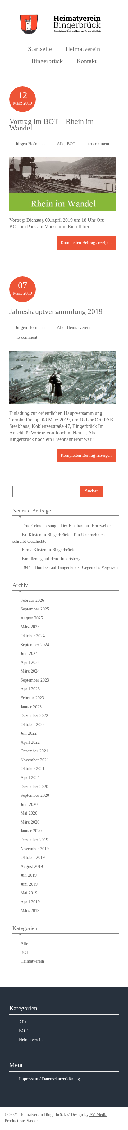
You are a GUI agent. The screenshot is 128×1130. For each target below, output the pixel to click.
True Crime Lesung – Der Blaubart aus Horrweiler (66, 526)
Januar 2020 (31, 830)
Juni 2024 (29, 653)
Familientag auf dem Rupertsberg (52, 558)
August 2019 (32, 866)
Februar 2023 (32, 698)
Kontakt (86, 60)
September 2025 (35, 609)
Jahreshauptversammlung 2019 (56, 311)
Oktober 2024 (33, 635)
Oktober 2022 (33, 724)
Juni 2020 (29, 804)
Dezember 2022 (34, 715)
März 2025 (30, 626)
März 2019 (30, 910)
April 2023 (30, 689)
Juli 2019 (29, 875)
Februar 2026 (32, 600)
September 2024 (35, 644)
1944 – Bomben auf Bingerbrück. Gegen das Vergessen (70, 567)
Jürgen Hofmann (30, 144)
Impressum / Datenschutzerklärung (49, 1079)
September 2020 (35, 795)
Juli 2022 (29, 733)
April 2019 (30, 902)
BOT (71, 144)
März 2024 (30, 671)
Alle (60, 144)
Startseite (40, 48)
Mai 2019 (29, 893)
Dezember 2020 (34, 786)
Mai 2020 (29, 813)
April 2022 (30, 742)
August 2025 (32, 618)
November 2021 (35, 760)
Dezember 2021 (34, 751)
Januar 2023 (31, 707)
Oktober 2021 (33, 768)
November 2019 (35, 848)
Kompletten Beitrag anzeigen (86, 242)
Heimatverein (78, 327)
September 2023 (35, 680)
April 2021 (30, 777)
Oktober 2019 (33, 857)
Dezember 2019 (34, 839)
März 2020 (30, 822)
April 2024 (30, 662)
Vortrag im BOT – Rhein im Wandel (51, 124)
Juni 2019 (29, 884)
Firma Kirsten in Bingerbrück (48, 549)
